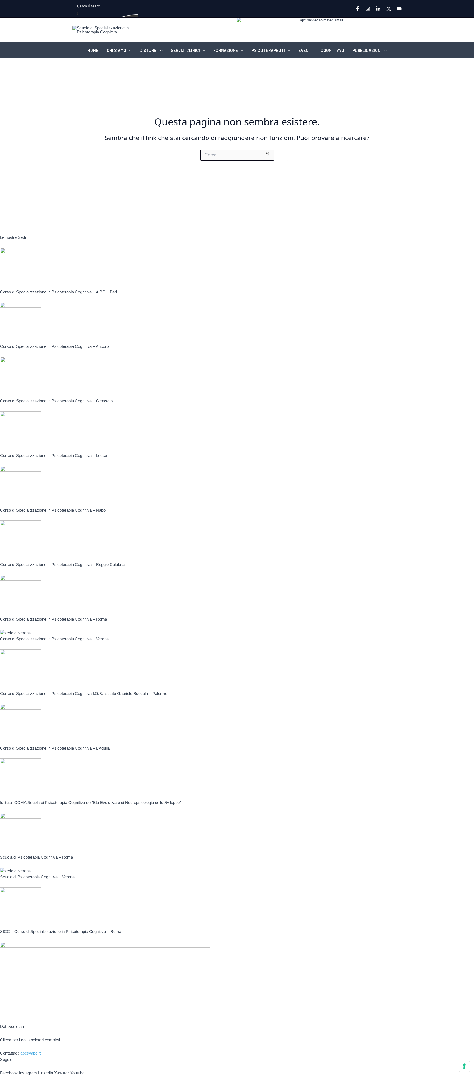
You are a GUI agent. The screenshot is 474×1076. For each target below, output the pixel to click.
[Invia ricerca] (268, 152)
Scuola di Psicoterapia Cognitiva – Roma (36, 857)
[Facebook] (357, 8)
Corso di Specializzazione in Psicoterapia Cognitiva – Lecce (53, 455)
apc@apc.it (30, 1053)
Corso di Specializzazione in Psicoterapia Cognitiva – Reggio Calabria (62, 564)
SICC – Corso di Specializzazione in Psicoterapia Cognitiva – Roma (60, 931)
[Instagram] (367, 8)
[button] (128, 50)
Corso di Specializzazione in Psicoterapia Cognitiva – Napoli (53, 510)
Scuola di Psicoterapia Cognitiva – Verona (37, 877)
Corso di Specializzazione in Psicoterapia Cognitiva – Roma (53, 619)
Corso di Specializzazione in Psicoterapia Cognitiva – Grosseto (56, 401)
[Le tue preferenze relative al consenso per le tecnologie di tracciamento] (464, 1066)
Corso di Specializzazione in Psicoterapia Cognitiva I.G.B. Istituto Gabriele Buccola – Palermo (83, 693)
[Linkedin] (378, 8)
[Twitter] (388, 8)
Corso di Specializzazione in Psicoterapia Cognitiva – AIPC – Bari (58, 292)
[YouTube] (399, 8)
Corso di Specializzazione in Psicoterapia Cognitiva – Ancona (54, 346)
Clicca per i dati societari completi (30, 1040)
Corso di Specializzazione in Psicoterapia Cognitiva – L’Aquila (55, 748)
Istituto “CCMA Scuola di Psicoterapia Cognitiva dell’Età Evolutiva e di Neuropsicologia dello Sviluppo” (90, 802)
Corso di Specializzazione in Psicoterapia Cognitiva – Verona (54, 639)
